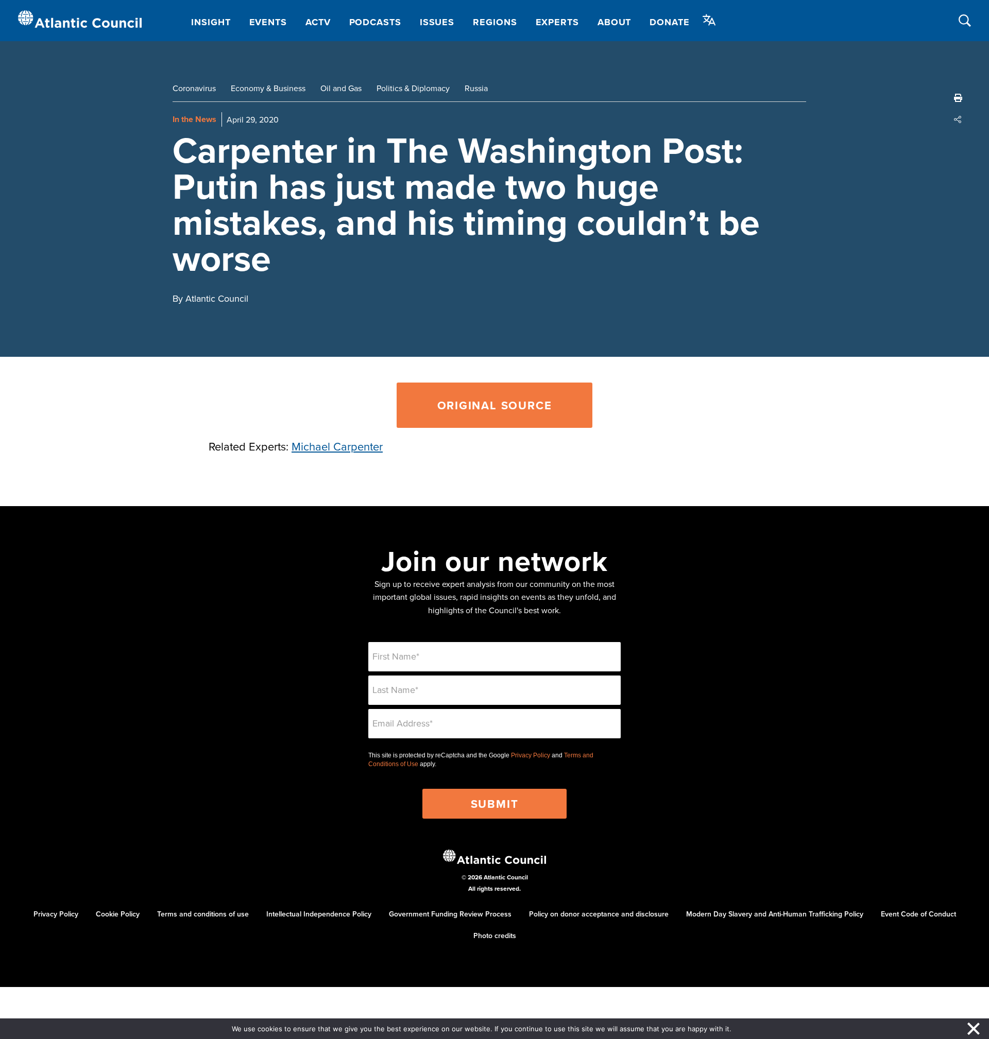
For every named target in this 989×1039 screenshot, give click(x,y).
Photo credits (494, 935)
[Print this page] (958, 98)
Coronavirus (194, 88)
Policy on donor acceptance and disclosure (599, 914)
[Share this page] (958, 119)
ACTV (318, 22)
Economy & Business (268, 88)
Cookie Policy (118, 914)
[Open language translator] (709, 20)
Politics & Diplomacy (413, 88)
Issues (437, 22)
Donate (669, 22)
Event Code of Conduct (918, 914)
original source (494, 405)
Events (268, 22)
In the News (194, 119)
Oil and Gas (341, 88)
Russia (476, 88)
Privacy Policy (530, 755)
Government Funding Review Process (450, 914)
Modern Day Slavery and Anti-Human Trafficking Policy (774, 914)
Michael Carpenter (337, 446)
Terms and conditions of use (203, 914)
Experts (557, 22)
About (615, 22)
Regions (495, 22)
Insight (210, 22)
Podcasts (375, 22)
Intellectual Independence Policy (318, 914)
